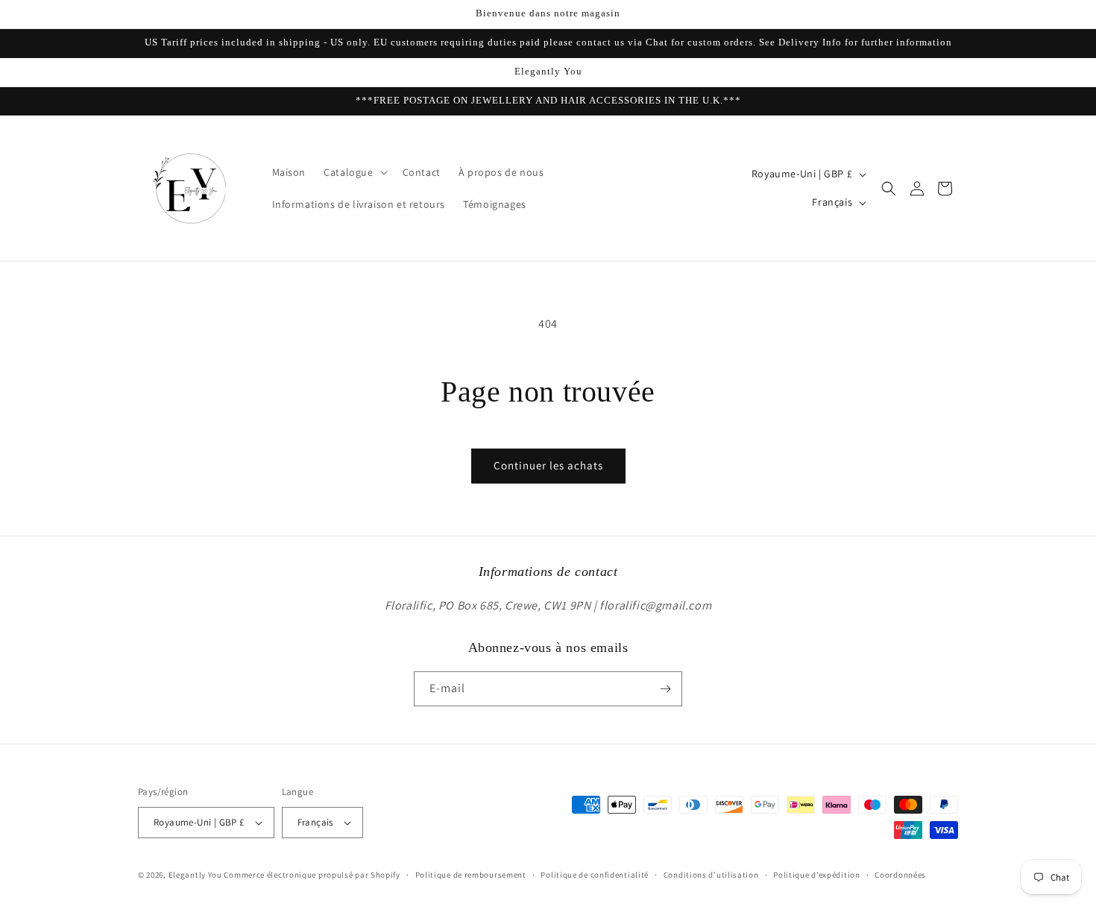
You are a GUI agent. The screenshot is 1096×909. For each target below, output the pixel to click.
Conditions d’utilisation (711, 875)
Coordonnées (900, 875)
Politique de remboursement (470, 875)
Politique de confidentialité (595, 875)
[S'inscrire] (665, 688)
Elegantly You (195, 875)
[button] (354, 172)
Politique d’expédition (816, 875)
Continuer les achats (548, 465)
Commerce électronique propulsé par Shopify (312, 875)
